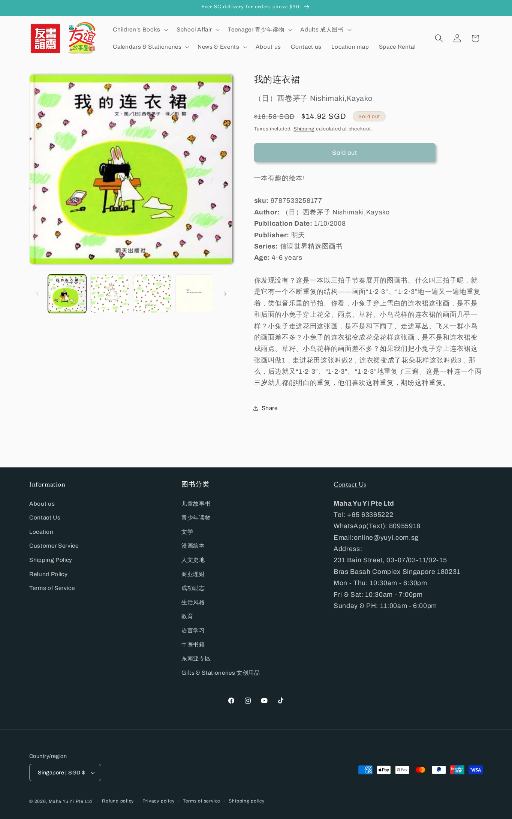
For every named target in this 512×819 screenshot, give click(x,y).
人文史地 (193, 560)
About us (42, 503)
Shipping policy (247, 801)
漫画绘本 (193, 545)
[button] (139, 29)
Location (41, 532)
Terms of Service (52, 588)
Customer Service (54, 545)
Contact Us (45, 517)
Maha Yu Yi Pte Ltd (70, 801)
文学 (187, 532)
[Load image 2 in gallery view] (109, 293)
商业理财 (193, 574)
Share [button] (270, 408)
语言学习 (193, 630)
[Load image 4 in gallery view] (194, 293)
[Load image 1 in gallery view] (67, 293)
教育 (187, 616)
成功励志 (193, 588)
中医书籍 (193, 644)
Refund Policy (48, 574)
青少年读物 (196, 517)
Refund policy (118, 801)
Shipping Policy (50, 560)
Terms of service (201, 801)
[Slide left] (37, 294)
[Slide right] (225, 294)
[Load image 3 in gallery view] (152, 293)
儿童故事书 (196, 503)
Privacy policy (158, 801)
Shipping (303, 129)
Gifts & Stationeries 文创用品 (220, 672)
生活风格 (193, 602)
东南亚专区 (196, 658)
